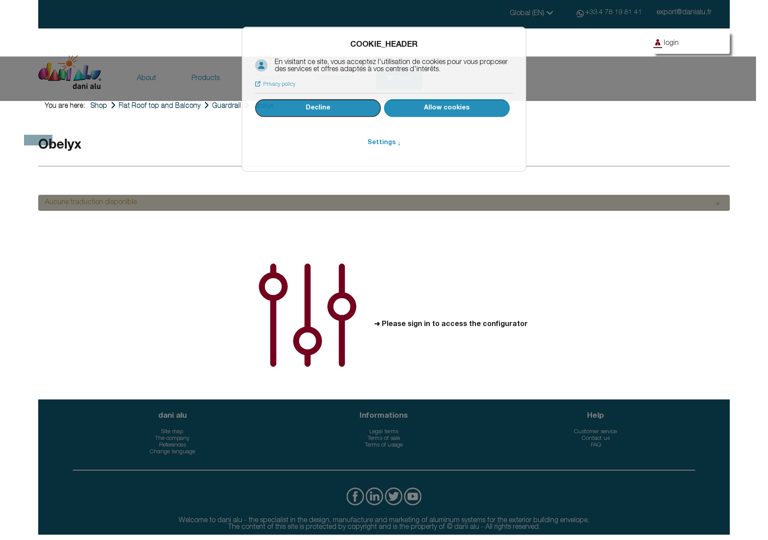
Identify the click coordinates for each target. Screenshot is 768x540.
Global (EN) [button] (528, 13)
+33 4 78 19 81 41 (613, 12)
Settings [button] (384, 142)
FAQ (596, 445)
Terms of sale (384, 439)
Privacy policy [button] (279, 84)
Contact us (596, 439)
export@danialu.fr (684, 12)
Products (206, 78)
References (172, 445)
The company (172, 439)
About (146, 78)
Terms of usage (384, 445)
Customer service (595, 432)
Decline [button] (318, 108)
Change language (172, 452)
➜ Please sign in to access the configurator (451, 324)
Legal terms (383, 432)
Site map (172, 432)
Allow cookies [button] (447, 108)
